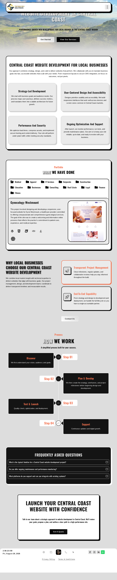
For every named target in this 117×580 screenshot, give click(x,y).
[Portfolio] (51, 552)
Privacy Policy (48, 559)
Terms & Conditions (66, 559)
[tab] (15, 182)
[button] (107, 7)
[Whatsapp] (103, 552)
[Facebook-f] (90, 552)
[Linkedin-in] (98, 552)
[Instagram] (94, 552)
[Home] (15, 7)
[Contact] (65, 552)
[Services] (43, 552)
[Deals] (73, 552)
